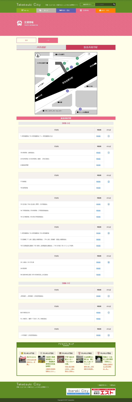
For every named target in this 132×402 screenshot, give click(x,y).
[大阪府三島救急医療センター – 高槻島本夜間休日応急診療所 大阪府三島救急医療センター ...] (47, 353)
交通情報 (86, 10)
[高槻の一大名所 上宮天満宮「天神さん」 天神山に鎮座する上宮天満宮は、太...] (104, 353)
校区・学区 (105, 10)
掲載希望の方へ (87, 4)
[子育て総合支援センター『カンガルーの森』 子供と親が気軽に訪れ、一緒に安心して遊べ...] (66, 353)
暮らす (46, 10)
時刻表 (98, 136)
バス (48, 40)
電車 (26, 40)
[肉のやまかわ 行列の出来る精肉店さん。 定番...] (28, 353)
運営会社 (112, 385)
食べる (26, 10)
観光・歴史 (66, 10)
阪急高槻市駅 (91, 47)
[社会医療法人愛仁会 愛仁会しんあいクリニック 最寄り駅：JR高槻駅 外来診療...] (85, 353)
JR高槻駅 (41, 47)
